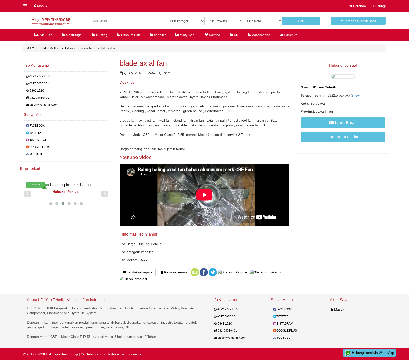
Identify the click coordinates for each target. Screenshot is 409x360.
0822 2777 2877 (40, 76)
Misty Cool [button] (187, 35)
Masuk (41, 6)
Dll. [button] (236, 35)
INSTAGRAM (37, 139)
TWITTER (35, 132)
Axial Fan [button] (45, 35)
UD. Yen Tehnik (324, 87)
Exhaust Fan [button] (130, 35)
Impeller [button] (159, 35)
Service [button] (214, 35)
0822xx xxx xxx (344, 95)
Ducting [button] (101, 35)
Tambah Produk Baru (359, 21)
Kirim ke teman (175, 272)
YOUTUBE (36, 154)
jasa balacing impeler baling (66, 185)
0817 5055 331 (39, 83)
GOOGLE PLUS (39, 147)
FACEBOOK (37, 125)
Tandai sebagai (138, 272)
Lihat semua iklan (343, 137)
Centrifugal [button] (73, 35)
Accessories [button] (260, 35)
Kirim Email (345, 122)
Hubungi (379, 6)
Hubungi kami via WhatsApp (372, 353)
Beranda (359, 6)
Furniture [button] (290, 35)
